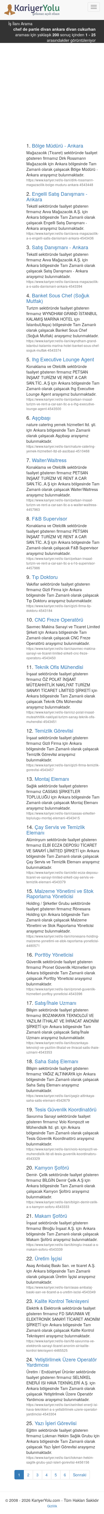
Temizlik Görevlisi (54, 730)
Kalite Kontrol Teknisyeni (62, 1300)
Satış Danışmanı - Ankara (60, 247)
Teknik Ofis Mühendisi (59, 666)
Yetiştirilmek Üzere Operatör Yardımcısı (61, 1362)
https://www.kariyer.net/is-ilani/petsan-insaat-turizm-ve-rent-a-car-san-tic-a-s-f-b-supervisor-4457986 (60, 563)
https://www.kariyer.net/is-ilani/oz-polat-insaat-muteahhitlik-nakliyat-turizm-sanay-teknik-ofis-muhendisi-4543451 (60, 717)
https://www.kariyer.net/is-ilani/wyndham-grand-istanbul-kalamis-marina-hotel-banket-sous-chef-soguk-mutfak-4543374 (63, 345)
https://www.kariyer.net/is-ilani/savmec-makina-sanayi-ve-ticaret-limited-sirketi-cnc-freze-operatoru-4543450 (61, 653)
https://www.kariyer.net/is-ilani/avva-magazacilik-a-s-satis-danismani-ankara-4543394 (62, 284)
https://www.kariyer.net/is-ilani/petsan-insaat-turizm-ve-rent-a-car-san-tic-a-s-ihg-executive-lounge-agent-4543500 (60, 404)
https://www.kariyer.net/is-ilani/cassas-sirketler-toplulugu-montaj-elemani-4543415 (61, 815)
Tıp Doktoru (45, 576)
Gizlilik (52, 1505)
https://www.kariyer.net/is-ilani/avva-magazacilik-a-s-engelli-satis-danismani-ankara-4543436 (62, 235)
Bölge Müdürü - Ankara (57, 145)
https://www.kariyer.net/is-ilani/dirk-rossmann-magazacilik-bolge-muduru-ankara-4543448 (60, 182)
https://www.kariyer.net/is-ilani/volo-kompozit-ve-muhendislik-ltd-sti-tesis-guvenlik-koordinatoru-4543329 (62, 1154)
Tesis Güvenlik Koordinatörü (66, 1109)
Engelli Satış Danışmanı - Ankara (56, 196)
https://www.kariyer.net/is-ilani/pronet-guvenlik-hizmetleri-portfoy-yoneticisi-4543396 (61, 991)
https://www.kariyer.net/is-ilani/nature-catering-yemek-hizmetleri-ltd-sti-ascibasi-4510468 (60, 448)
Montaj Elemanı (52, 778)
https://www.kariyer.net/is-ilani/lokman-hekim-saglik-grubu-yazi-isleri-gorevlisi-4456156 (60, 1459)
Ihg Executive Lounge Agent (63, 359)
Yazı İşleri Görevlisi (56, 1423)
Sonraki (79, 1474)
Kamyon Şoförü (52, 1167)
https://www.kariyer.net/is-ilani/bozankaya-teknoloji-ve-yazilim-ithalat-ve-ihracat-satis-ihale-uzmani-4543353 (63, 1047)
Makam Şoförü (51, 1215)
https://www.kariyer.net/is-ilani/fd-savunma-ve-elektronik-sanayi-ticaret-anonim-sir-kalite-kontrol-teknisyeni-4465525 (60, 1345)
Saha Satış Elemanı (56, 1061)
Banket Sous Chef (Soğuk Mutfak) (57, 298)
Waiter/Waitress (49, 460)
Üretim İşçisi (48, 1258)
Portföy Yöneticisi (54, 954)
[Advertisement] (52, 87)
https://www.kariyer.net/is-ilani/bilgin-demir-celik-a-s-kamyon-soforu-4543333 (62, 1204)
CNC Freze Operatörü (59, 619)
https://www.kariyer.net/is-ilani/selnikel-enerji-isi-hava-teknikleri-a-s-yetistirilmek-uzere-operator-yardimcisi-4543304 (62, 1409)
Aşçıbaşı (41, 417)
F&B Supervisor (49, 518)
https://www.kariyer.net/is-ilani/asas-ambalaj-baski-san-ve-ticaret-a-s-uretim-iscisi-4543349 (61, 1289)
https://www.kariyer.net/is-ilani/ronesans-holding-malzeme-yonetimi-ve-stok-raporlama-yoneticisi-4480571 (62, 941)
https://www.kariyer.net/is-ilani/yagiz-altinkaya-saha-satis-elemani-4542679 (60, 1098)
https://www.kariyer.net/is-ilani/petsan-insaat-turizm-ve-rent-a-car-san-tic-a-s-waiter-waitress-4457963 (61, 505)
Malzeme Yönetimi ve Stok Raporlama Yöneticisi (59, 893)
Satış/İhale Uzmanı (55, 1002)
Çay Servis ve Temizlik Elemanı (55, 829)
